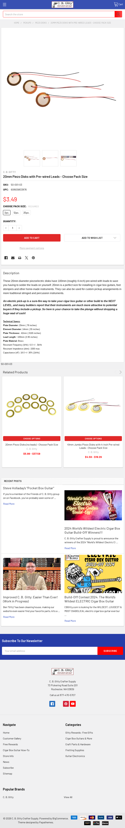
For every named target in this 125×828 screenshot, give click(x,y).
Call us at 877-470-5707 (62, 695)
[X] (26, 258)
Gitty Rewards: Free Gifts (79, 732)
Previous (116, 372)
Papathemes (46, 822)
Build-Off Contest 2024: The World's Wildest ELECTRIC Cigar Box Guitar (89, 599)
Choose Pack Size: (21, 206)
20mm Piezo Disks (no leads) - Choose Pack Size (31, 444)
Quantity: (9, 221)
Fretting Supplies (74, 750)
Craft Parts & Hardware (77, 744)
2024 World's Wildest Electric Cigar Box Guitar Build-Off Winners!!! (92, 530)
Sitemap (7, 773)
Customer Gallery (12, 738)
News (6, 761)
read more (8, 503)
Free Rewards (10, 744)
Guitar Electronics (75, 755)
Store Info (8, 755)
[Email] (13, 258)
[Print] (20, 258)
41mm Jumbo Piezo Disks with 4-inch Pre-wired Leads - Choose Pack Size (93, 446)
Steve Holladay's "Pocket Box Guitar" (28, 488)
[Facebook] (6, 258)
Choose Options (31, 438)
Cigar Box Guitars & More (78, 738)
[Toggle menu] (4, 4)
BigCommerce (60, 818)
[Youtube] (73, 704)
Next (120, 372)
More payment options (32, 248)
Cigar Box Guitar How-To (16, 750)
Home (6, 732)
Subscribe (8, 767)
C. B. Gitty (8, 797)
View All (68, 797)
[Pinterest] (33, 258)
